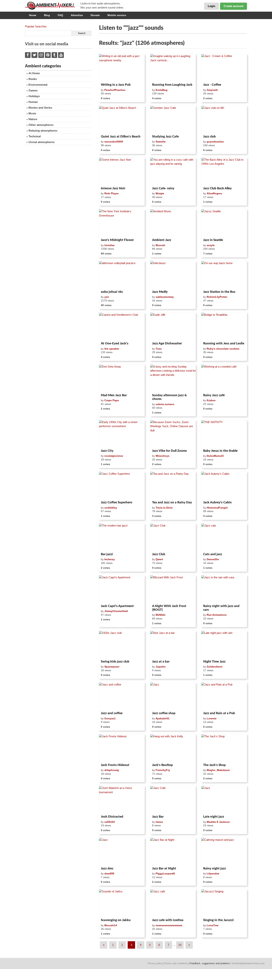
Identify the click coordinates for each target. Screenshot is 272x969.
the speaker (111, 348)
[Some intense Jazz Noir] (122, 171)
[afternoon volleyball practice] (122, 275)
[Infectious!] (173, 275)
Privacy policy (155, 963)
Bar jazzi (107, 554)
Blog (47, 15)
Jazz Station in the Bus (219, 291)
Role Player (111, 193)
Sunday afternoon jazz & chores (169, 397)
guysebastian (215, 141)
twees (159, 821)
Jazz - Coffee (212, 84)
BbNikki (160, 614)
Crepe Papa (111, 400)
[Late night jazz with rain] (224, 644)
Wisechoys (162, 455)
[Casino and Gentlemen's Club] (122, 326)
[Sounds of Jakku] (122, 903)
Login (211, 6)
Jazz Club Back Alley (217, 188)
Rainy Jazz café (214, 395)
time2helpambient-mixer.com (248, 963)
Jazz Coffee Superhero (116, 502)
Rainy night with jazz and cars (221, 607)
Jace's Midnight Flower (117, 240)
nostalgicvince (113, 455)
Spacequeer (111, 666)
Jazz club (209, 136)
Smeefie (161, 141)
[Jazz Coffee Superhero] (122, 485)
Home (32, 15)
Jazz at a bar (160, 661)
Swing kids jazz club (115, 661)
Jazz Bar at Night (164, 868)
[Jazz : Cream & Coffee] (224, 67)
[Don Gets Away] (122, 378)
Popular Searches (36, 26)
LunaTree (213, 925)
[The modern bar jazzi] (122, 537)
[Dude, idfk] (173, 326)
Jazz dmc (107, 868)
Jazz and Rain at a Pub (219, 713)
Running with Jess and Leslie (223, 343)
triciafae (109, 245)
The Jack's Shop (214, 765)
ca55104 (109, 821)
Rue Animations (217, 614)
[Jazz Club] (173, 537)
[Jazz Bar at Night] (173, 851)
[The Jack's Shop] (224, 748)
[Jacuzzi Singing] (224, 903)
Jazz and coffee (111, 713)
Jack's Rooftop (162, 765)
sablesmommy (165, 296)
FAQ (60, 15)
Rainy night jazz (214, 868)
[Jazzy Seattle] (224, 223)
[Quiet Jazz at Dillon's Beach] (122, 119)
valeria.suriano (165, 404)
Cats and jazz (212, 554)
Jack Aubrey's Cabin (217, 502)
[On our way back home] (224, 275)
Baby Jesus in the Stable (220, 450)
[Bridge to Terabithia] (224, 326)
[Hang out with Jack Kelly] (173, 748)
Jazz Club (158, 554)
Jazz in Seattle (213, 240)
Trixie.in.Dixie (164, 507)
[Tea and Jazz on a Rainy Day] (173, 485)
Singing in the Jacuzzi (218, 920)
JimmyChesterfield (116, 611)
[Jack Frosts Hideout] (122, 748)
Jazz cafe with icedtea (167, 920)
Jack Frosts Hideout (115, 765)
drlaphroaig (111, 770)
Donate (95, 15)
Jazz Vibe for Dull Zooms (169, 450)
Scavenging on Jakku (116, 920)
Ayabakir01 (162, 718)
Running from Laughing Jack (172, 84)
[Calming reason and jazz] (224, 851)
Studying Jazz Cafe (165, 136)
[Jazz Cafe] (173, 799)
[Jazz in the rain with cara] (224, 589)
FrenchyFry (163, 770)
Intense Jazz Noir (113, 188)
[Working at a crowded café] (224, 378)
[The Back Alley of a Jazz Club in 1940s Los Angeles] (224, 171)
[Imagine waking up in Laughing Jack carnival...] (173, 67)
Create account (233, 6)
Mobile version (117, 15)
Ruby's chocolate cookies (223, 348)
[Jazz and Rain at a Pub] (224, 696)
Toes (159, 348)
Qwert (159, 559)
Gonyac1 (110, 718)
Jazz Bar (158, 816)
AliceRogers (214, 193)
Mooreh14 (110, 925)
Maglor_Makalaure (218, 770)
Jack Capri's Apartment (117, 606)
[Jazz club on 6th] (224, 119)
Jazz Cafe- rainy (163, 188)
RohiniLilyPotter (217, 296)
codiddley (110, 507)
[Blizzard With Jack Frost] (173, 589)
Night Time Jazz (214, 661)
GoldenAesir (214, 666)
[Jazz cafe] (173, 903)
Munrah (160, 245)
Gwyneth (212, 89)
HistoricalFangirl (217, 507)
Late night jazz (213, 816)
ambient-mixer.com (52, 5)
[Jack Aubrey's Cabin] (224, 485)
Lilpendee (213, 873)
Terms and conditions (176, 963)
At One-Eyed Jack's (114, 343)
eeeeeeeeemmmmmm (169, 925)
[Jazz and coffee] (122, 696)
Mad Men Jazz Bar (114, 395)
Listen (108, 76)
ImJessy (109, 559)
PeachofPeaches (114, 89)
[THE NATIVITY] (224, 433)
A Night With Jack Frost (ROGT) (169, 607)
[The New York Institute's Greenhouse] (122, 223)
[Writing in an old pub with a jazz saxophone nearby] (122, 67)
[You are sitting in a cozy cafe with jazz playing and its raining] (173, 171)
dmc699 (109, 873)
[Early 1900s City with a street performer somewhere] (122, 433)
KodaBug (161, 89)
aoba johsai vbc (112, 291)
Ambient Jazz (161, 240)
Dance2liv (213, 559)
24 (179, 944)
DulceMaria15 (215, 455)
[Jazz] (173, 696)
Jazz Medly (160, 291)
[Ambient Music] (173, 223)
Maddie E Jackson (218, 821)
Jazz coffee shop (163, 713)
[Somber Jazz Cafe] (173, 119)
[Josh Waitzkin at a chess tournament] (122, 799)
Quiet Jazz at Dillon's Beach (120, 136)
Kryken (211, 400)
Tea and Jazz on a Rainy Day (172, 502)
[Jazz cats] (224, 537)
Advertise (77, 15)
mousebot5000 (113, 141)
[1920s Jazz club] (122, 644)
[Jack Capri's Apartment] (122, 589)
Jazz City (107, 450)
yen (106, 296)
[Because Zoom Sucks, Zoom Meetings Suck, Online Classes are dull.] (173, 433)
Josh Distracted (112, 816)
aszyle (211, 245)
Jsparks (161, 666)
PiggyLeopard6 (165, 873)
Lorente (211, 718)
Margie (160, 193)
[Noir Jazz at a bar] (173, 644)
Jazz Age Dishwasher (167, 343)
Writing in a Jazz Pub (116, 84)
